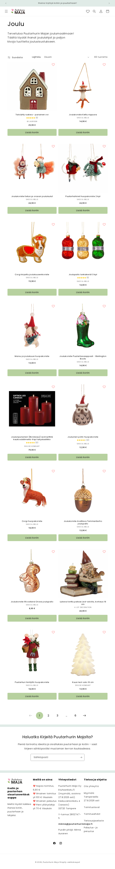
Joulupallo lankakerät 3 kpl (83, 274)
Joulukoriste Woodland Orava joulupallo (32, 602)
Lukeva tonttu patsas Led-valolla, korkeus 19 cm (83, 603)
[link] (30, 715)
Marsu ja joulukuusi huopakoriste (32, 356)
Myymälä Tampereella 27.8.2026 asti (91, 797)
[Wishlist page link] (88, 11)
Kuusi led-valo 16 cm (83, 682)
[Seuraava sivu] (84, 715)
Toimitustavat (92, 807)
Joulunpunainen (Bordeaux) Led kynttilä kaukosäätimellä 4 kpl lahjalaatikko (32, 438)
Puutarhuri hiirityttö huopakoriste (32, 682)
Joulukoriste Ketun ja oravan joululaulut (32, 196)
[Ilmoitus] (109, 3)
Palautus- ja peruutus (90, 829)
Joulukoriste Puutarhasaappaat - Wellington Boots (82, 357)
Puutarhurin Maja (51, 862)
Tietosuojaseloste (94, 820)
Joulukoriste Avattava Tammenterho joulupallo (83, 522)
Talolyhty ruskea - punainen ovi (32, 114)
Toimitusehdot (92, 813)
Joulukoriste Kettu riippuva (83, 114)
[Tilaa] (81, 757)
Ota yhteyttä (91, 786)
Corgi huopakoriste (32, 521)
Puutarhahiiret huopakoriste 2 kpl (82, 196)
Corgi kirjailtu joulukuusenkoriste (32, 274)
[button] (6, 11)
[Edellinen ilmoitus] (6, 3)
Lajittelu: (36, 56)
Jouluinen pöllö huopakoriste (83, 437)
